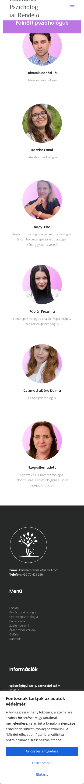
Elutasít (42, 774)
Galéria (14, 634)
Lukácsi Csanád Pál (42, 73)
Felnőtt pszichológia (22, 612)
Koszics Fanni (42, 150)
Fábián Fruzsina (42, 311)
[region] (42, 737)
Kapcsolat (15, 639)
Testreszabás (42, 763)
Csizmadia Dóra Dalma (42, 391)
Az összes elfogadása (42, 751)
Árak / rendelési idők (22, 630)
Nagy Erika (42, 227)
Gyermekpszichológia (23, 617)
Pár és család (18, 621)
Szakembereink (19, 625)
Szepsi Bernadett (42, 467)
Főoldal (14, 608)
